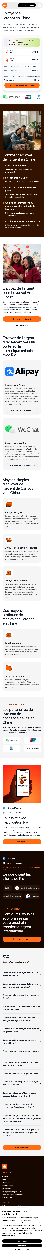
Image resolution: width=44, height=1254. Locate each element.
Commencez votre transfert (22, 85)
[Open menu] (39, 5)
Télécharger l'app (22, 842)
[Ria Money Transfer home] (4, 5)
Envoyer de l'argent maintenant (22, 410)
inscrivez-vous (27, 169)
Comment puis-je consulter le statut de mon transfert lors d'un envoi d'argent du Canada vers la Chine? (20, 1137)
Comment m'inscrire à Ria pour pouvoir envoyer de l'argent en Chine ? (20, 1112)
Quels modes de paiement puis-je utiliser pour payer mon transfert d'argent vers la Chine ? (18, 1151)
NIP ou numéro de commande (27, 225)
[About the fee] (39, 77)
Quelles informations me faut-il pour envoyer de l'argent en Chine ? (19, 1034)
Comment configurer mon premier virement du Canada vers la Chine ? (18, 1124)
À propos (5, 1195)
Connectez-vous (12, 169)
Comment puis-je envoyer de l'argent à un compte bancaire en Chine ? (20, 1000)
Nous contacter (21, 1166)
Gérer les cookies (21, 1250)
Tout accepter (21, 1241)
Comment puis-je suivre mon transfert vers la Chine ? (20, 1056)
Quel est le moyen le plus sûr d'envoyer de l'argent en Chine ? (20, 1101)
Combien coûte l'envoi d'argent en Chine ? (18, 1068)
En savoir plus (22, 325)
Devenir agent (7, 1204)
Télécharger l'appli (27, 5)
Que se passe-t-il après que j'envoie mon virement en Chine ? (19, 1023)
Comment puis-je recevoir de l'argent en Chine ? (20, 1012)
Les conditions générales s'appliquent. (19, 30)
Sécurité (5, 1201)
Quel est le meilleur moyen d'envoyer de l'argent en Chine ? (19, 1045)
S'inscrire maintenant (22, 939)
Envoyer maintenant (22, 319)
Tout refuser (21, 1245)
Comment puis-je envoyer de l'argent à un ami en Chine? (20, 989)
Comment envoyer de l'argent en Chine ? (20, 1090)
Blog (4, 1198)
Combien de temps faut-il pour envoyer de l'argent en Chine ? (20, 1079)
